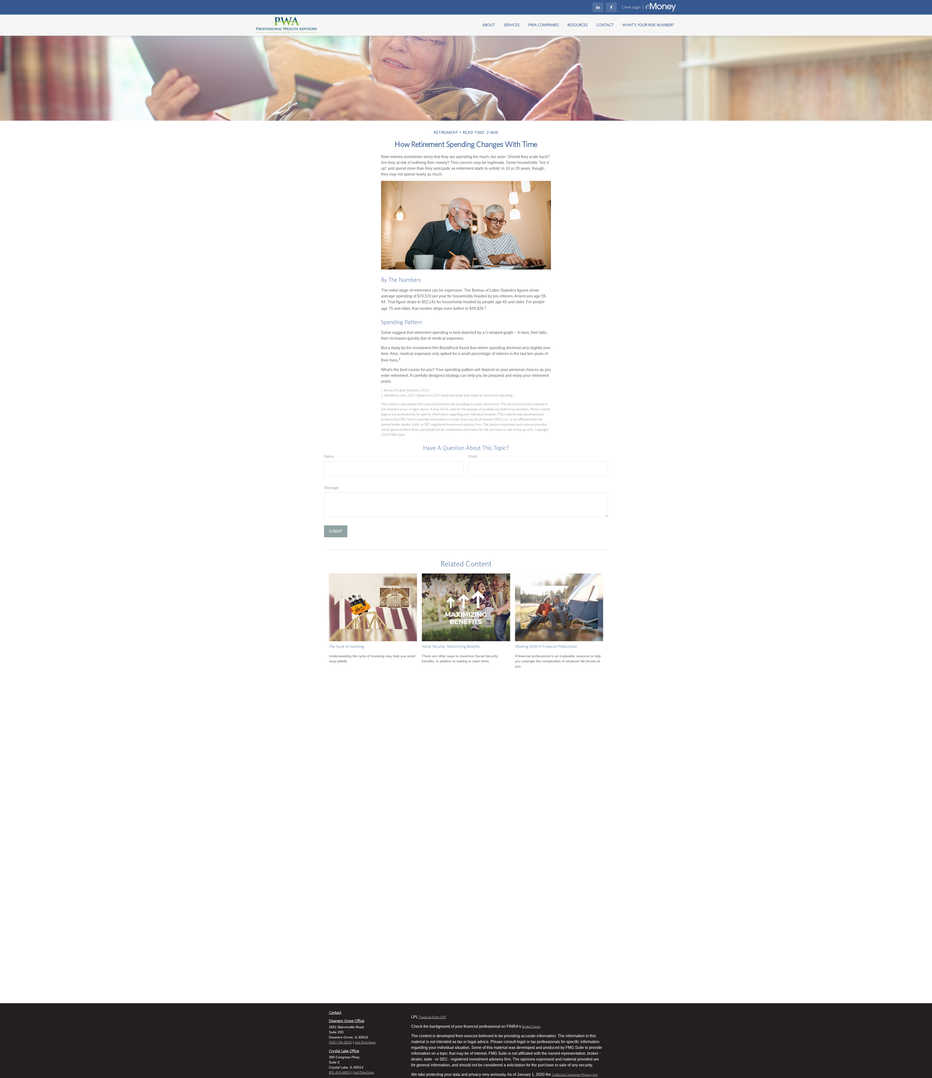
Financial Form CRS (432, 1017)
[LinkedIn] (597, 7)
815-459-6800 (339, 1072)
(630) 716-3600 (340, 1042)
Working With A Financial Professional (546, 646)
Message (331, 488)
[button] (488, 25)
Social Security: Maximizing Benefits (451, 646)
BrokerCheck (531, 1026)
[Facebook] (611, 7)
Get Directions (365, 1042)
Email (472, 456)
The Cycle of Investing (346, 646)
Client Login (631, 7)
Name (329, 456)
